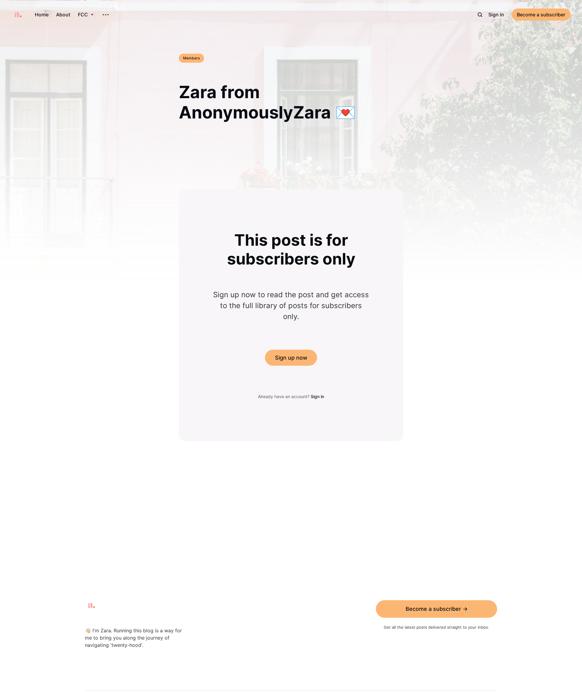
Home (41, 15)
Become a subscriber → (437, 609)
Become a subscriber (541, 15)
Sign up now (291, 357)
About (63, 15)
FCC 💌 (86, 15)
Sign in (496, 15)
